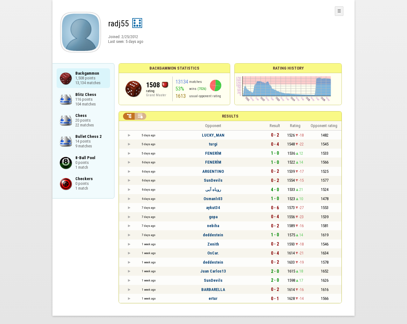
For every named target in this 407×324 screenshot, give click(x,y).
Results (230, 116)
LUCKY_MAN (213, 135)
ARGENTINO (213, 171)
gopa (213, 216)
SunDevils (213, 180)
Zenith (213, 244)
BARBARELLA (213, 289)
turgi (213, 144)
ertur (213, 298)
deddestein (213, 235)
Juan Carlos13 (213, 271)
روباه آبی (213, 189)
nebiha (213, 225)
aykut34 (213, 207)
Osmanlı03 (213, 198)
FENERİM (213, 153)
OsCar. (213, 253)
